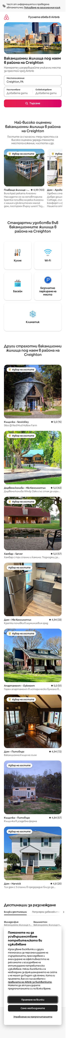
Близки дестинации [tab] (15, 911)
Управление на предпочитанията (32, 1016)
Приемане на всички (32, 999)
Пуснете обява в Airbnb (44, 17)
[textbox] (18, 93)
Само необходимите (33, 1008)
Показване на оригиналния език (42, 7)
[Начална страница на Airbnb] (6, 17)
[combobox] (33, 82)
